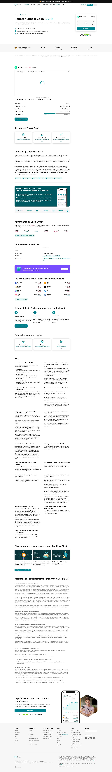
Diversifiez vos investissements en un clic (42, 347)
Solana (19, 290)
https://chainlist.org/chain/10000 (51, 255)
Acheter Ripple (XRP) (47, 734)
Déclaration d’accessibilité (76, 745)
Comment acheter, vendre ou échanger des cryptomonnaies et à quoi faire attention (23, 563)
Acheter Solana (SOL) (47, 738)
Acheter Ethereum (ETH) (48, 732)
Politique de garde (75, 741)
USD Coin (49, 294)
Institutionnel (17, 732)
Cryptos (16, 738)
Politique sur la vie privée (76, 737)
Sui (47, 290)
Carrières (62, 734)
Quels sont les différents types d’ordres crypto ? (60, 562)
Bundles (30, 730)
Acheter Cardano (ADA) (48, 736)
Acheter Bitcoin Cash (21, 119)
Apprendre (59, 744)
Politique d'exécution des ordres (76, 744)
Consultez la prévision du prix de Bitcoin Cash (61, 140)
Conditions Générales (75, 730)
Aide (58, 738)
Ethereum (49, 286)
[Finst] (18, 5)
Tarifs (16, 736)
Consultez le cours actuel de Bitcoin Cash (42, 140)
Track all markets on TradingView (42, 97)
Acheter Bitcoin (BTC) (47, 730)
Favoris (30, 742)
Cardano (19, 282)
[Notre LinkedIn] (91, 738)
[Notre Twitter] (86, 738)
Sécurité (16, 740)
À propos (59, 730)
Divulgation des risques (76, 732)
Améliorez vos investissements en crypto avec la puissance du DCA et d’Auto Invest (42, 563)
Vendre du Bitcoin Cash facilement (23, 139)
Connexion (83, 4)
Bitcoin (48, 282)
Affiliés (58, 740)
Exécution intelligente (33, 738)
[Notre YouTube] (89, 738)
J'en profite (65, 269)
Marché (30, 736)
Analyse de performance (34, 740)
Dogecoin (19, 286)
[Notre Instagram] (94, 738)
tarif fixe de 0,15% (28, 195)
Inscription (89, 4)
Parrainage (59, 736)
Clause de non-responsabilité (74, 748)
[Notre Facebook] (96, 738)
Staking (30, 732)
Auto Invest (31, 734)
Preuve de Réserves (61, 732)
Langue (87, 728)
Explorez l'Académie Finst (23, 570)
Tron (18, 294)
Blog (58, 742)
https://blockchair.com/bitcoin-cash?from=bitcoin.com (56, 259)
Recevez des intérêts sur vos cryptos (23, 346)
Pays (16, 742)
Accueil (16, 730)
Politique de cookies (75, 739)
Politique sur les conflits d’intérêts (76, 735)
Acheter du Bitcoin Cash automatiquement (61, 347)
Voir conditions (36, 270)
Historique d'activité (33, 744)
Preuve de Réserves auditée (45, 197)
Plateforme (17, 734)
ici (61, 764)
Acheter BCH (85, 28)
